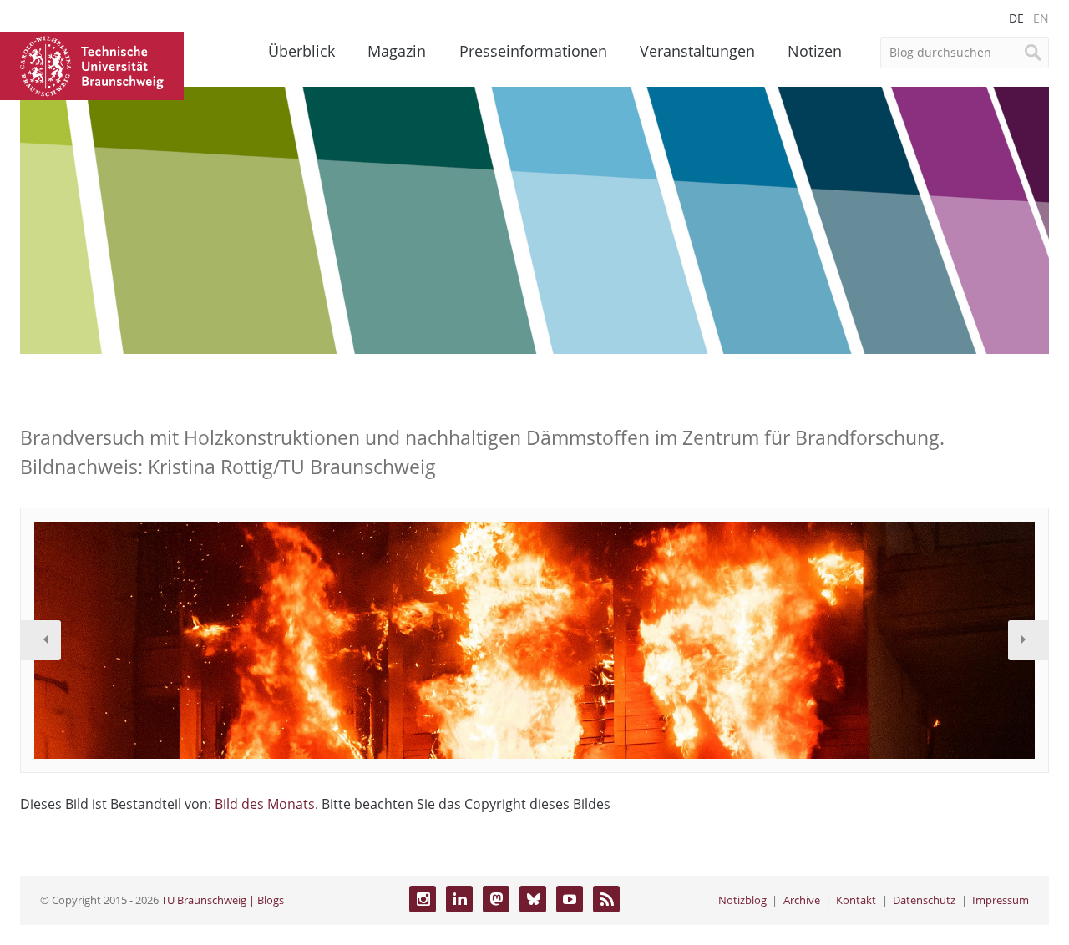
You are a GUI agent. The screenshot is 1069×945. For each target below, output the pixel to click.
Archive (801, 899)
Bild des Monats (265, 804)
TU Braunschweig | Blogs (222, 899)
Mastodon (496, 899)
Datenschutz (924, 899)
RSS (606, 899)
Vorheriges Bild (41, 640)
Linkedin (459, 899)
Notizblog (742, 899)
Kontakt (856, 899)
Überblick (301, 51)
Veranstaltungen (697, 51)
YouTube (569, 899)
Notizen (815, 51)
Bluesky (532, 899)
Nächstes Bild (1028, 640)
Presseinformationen (533, 51)
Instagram (422, 899)
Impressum (1000, 899)
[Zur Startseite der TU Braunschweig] (92, 64)
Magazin (396, 51)
